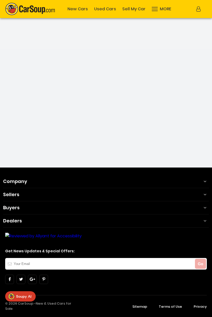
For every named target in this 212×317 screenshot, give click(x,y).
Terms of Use (170, 306)
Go (200, 264)
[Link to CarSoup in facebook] (9, 279)
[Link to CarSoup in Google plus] (32, 279)
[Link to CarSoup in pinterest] (43, 279)
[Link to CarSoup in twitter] (21, 279)
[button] (199, 9)
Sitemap (139, 306)
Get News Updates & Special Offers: (40, 251)
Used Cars (105, 9)
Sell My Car (134, 9)
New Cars (77, 9)
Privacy (200, 306)
